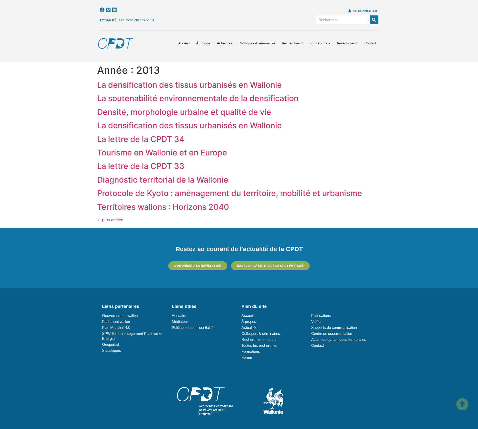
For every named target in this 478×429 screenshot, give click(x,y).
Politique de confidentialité (192, 327)
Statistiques (111, 350)
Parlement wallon (116, 321)
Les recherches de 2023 (136, 20)
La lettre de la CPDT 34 (140, 139)
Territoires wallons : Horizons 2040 (163, 207)
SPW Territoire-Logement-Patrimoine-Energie (132, 336)
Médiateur (180, 321)
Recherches (291, 43)
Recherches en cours (259, 339)
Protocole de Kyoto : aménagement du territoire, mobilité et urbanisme (229, 193)
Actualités (224, 43)
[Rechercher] (374, 19)
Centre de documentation (331, 333)
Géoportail (110, 344)
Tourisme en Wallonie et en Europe (162, 152)
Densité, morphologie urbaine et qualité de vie (184, 112)
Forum (246, 357)
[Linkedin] (114, 9)
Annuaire (179, 315)
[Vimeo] (108, 9)
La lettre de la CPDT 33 (140, 166)
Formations (318, 43)
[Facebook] (102, 9)
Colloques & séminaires (257, 43)
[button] (362, 11)
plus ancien (110, 219)
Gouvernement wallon (120, 315)
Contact (370, 43)
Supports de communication (334, 327)
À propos (203, 43)
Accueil (184, 43)
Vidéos (316, 321)
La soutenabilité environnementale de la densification (198, 98)
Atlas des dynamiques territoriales (338, 339)
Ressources (346, 43)
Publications (321, 315)
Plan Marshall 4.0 (116, 327)
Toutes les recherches (259, 345)
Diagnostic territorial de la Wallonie (162, 180)
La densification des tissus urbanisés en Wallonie (189, 85)
